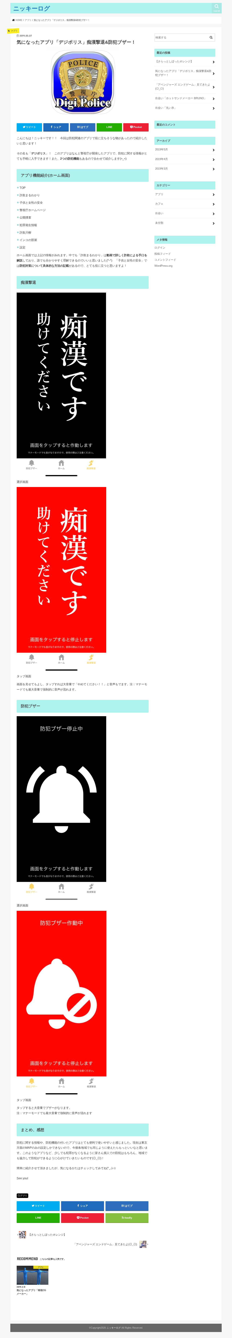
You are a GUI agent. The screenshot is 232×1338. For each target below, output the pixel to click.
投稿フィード (162, 253)
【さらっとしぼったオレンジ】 (174, 61)
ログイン (159, 247)
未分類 (159, 222)
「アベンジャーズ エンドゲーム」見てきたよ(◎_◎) (182, 86)
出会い (159, 213)
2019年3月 (161, 168)
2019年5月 (161, 149)
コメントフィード (165, 259)
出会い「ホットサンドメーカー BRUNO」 (181, 98)
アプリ (23, 1195)
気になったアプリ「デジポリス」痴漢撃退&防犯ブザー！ (183, 73)
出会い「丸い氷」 (166, 107)
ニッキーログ (31, 8)
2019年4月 (161, 159)
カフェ (159, 203)
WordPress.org (163, 265)
